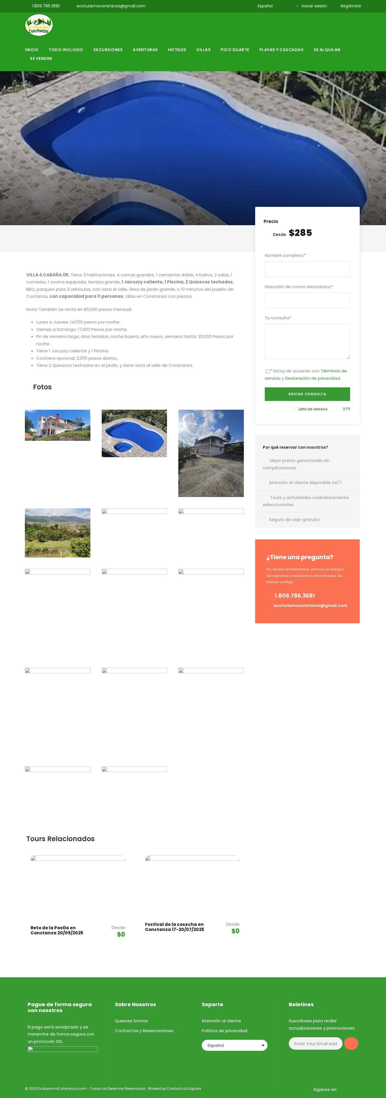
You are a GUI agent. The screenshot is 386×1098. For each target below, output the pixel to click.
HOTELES (177, 50)
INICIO (31, 50)
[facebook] (221, 6)
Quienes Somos (131, 1021)
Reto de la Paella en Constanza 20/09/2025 (57, 930)
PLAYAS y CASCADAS (281, 50)
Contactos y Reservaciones (144, 1031)
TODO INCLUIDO (66, 50)
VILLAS (203, 50)
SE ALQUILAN (327, 50)
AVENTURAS (145, 50)
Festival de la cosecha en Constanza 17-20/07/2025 (174, 926)
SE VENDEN (41, 58)
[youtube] (230, 6)
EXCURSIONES (108, 50)
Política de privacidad (224, 1031)
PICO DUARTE (235, 50)
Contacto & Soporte (184, 1088)
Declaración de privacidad (312, 378)
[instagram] (239, 6)
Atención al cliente (221, 1021)
